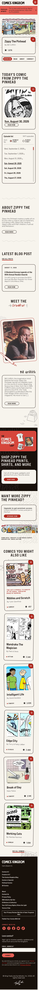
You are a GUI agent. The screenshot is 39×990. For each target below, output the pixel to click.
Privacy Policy (6, 897)
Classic (11, 749)
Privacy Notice (25, 965)
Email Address (8, 946)
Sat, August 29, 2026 (12, 168)
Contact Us (5, 894)
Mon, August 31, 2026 (13, 158)
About (4, 891)
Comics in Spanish (8, 880)
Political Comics (7, 883)
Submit (8, 955)
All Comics (5, 886)
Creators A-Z (6, 874)
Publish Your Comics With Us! (11, 919)
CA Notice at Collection (9, 902)
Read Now (11, 125)
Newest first (16, 141)
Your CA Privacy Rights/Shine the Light (14, 905)
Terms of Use (6, 908)
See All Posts (7, 259)
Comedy (11, 607)
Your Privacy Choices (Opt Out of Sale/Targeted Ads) (19, 913)
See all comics (18, 851)
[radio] (11, 141)
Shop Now (11, 479)
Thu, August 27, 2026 (12, 178)
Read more (11, 232)
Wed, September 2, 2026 (14, 148)
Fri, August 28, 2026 (12, 173)
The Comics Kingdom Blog (10, 877)
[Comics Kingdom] (13, 862)
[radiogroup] (22, 141)
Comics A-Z (5, 872)
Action (10, 657)
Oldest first (28, 141)
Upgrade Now (12, 516)
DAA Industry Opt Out (8, 900)
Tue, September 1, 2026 (13, 153)
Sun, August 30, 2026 (13, 163)
